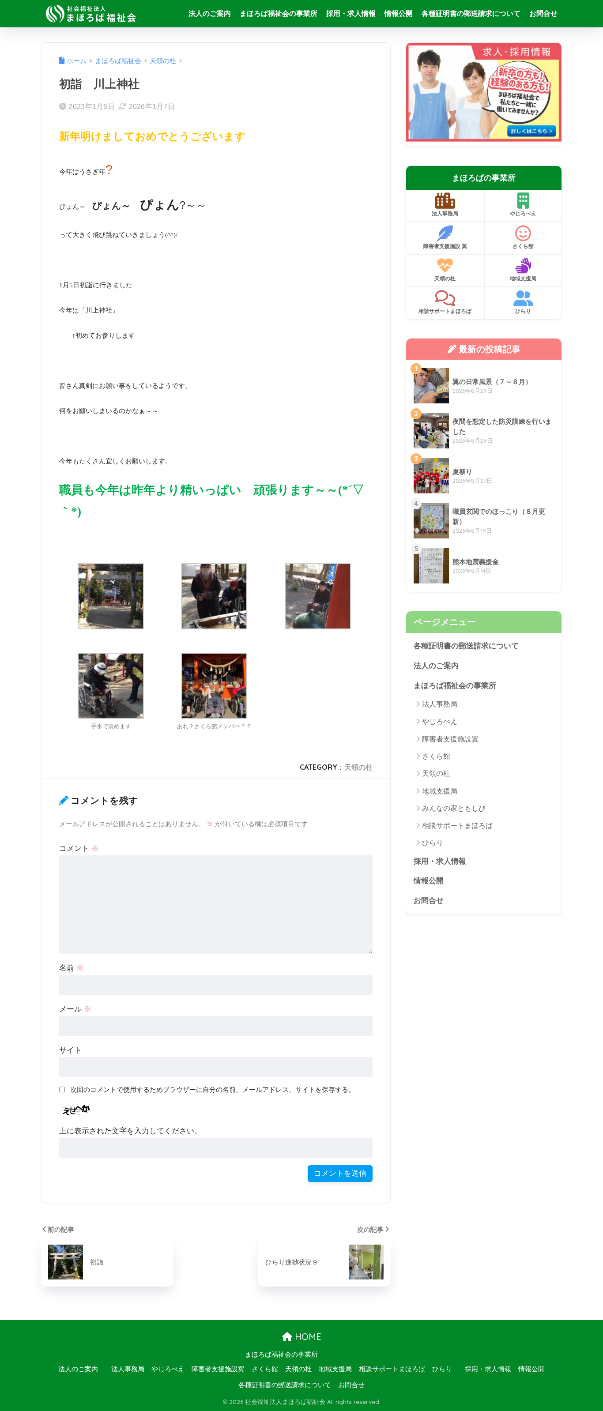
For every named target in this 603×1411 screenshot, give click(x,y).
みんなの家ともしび (454, 808)
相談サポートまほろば (444, 311)
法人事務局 (445, 213)
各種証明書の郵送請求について (471, 13)
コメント (79, 848)
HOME (306, 1336)
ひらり (523, 311)
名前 (71, 968)
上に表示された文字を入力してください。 (130, 1131)
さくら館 (523, 246)
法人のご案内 (209, 13)
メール (75, 1009)
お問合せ (543, 13)
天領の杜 (358, 767)
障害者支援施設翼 (450, 739)
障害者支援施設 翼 (445, 246)
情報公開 (398, 13)
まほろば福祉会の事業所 (278, 13)
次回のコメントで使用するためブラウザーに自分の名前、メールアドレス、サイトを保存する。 (212, 1089)
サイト (70, 1050)
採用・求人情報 (351, 13)
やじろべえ (523, 213)
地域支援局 (523, 278)
